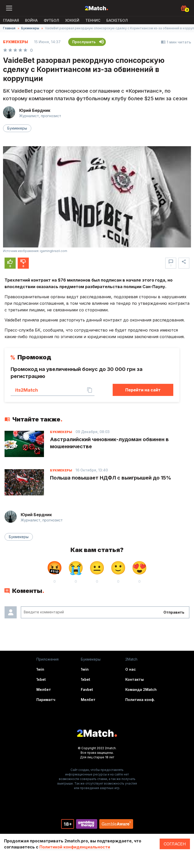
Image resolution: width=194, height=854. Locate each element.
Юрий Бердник (34, 110)
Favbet (87, 689)
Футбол (51, 20)
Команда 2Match (141, 689)
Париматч (45, 699)
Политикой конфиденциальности (74, 846)
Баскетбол (117, 20)
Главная (11, 20)
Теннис (92, 20)
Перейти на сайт (143, 389)
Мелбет (43, 689)
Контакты (134, 679)
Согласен (175, 843)
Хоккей (72, 20)
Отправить (173, 612)
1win (40, 669)
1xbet (41, 679)
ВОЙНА (31, 20)
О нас (130, 669)
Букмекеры (30, 28)
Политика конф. (140, 699)
